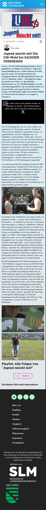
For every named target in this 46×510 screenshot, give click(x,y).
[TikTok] (32, 397)
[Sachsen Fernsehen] (13, 4)
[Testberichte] (14, 397)
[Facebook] (20, 397)
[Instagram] (26, 397)
